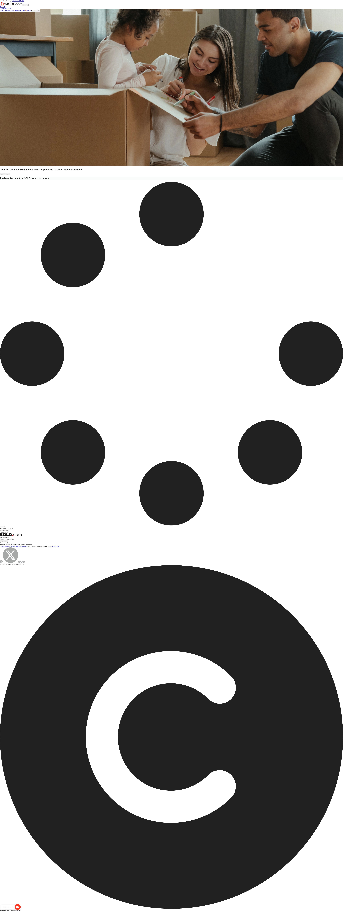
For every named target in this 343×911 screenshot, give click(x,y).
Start (34, 10)
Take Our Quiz (4, 174)
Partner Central (20, 10)
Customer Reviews (5, 8)
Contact (2, 546)
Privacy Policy (24, 546)
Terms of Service (15, 546)
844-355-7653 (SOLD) (18, 1)
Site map (7, 546)
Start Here (3, 541)
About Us (25, 5)
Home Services (12, 10)
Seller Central (4, 10)
